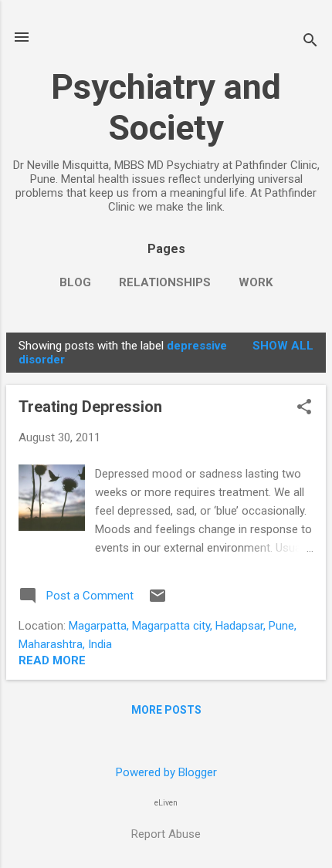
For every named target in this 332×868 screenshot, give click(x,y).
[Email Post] (157, 601)
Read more (52, 660)
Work (256, 282)
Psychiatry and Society (166, 107)
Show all (282, 346)
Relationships (165, 282)
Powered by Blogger (166, 772)
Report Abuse (166, 834)
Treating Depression (90, 406)
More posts (166, 710)
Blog (75, 282)
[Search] (310, 42)
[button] (304, 408)
